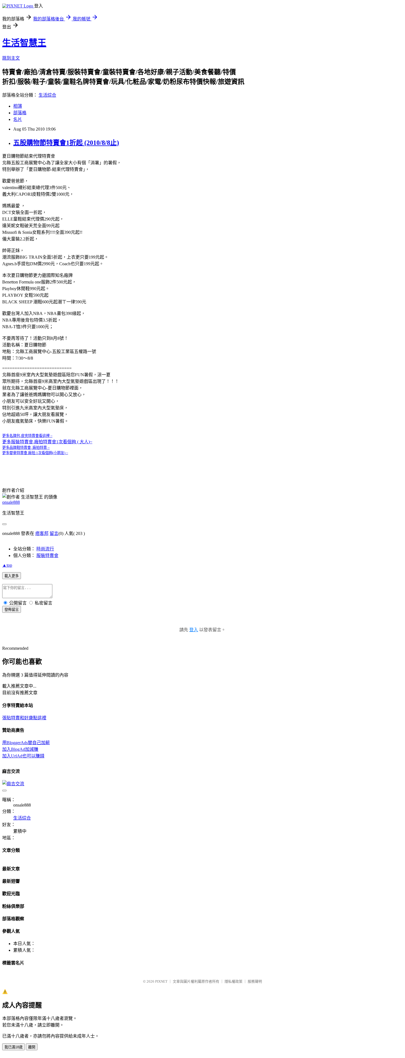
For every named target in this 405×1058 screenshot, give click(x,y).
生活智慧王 (24, 43)
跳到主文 (11, 58)
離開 (31, 1047)
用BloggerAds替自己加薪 (26, 742)
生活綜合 (47, 95)
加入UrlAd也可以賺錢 (23, 756)
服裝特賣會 (47, 555)
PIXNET (161, 981)
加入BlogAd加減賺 (20, 749)
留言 (54, 533)
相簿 (17, 106)
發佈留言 (11, 610)
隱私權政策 (233, 981)
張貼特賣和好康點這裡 (24, 717)
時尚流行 (45, 549)
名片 (17, 119)
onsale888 (11, 502)
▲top (7, 565)
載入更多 (11, 576)
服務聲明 (255, 981)
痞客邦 (41, 533)
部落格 (19, 112)
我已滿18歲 (13, 1047)
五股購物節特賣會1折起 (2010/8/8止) (66, 142)
